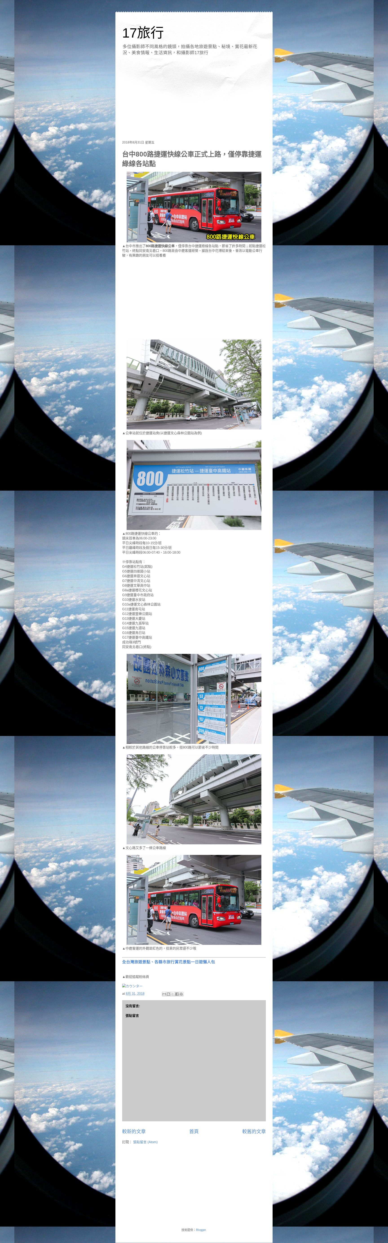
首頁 (194, 1131)
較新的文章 (134, 1131)
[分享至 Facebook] (177, 994)
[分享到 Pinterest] (181, 994)
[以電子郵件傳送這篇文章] (164, 994)
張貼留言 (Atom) (145, 1142)
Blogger (201, 1230)
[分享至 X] (172, 994)
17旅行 (143, 32)
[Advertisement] (194, 96)
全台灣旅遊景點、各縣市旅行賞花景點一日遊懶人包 (168, 962)
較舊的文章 (254, 1131)
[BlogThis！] (168, 994)
